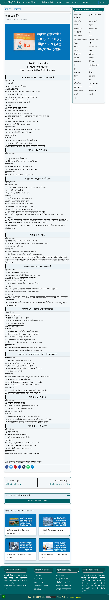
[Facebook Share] (7, 467)
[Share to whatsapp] (28, 467)
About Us (37, 575)
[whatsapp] (93, 2)
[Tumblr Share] (24, 467)
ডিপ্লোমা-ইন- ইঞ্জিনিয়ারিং (63, 585)
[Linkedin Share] (19, 467)
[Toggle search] (103, 2)
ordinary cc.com (75, 597)
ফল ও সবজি (60, 575)
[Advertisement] (88, 119)
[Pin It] (15, 467)
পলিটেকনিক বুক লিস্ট (63, 582)
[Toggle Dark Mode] (100, 2)
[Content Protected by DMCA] (51, 597)
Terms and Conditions (42, 585)
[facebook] (91, 2)
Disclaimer (38, 589)
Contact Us (38, 579)
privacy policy (39, 582)
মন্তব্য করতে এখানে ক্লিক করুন (38, 501)
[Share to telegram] (32, 467)
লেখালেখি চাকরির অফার (63, 589)
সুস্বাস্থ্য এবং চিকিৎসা (62, 579)
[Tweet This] (11, 467)
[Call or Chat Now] (3, 596)
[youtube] (96, 2)
